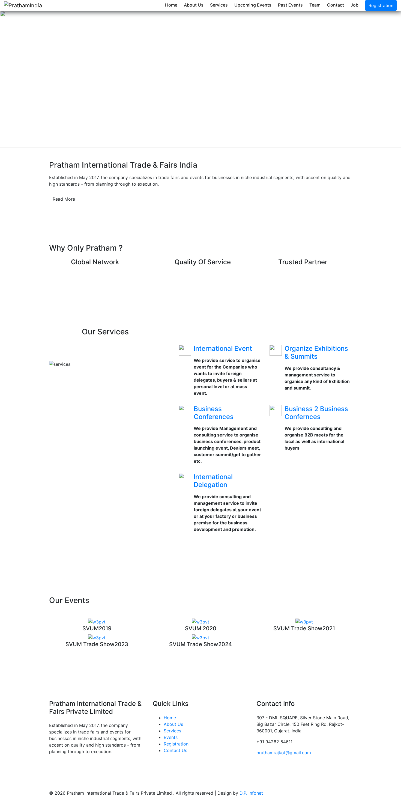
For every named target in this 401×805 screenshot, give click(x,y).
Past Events (290, 5)
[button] (30, 79)
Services (219, 5)
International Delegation (213, 481)
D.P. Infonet (251, 793)
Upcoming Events (252, 5)
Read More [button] (64, 199)
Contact (335, 5)
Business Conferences (214, 413)
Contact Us (175, 750)
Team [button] (315, 5)
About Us (194, 5)
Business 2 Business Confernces (316, 413)
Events (171, 737)
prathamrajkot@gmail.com (283, 752)
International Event (223, 348)
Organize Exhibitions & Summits (316, 352)
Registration (381, 5)
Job (354, 5)
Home (171, 5)
